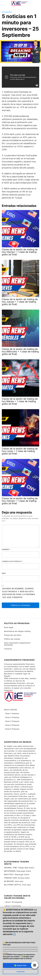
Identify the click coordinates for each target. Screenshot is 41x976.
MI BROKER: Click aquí (13, 881)
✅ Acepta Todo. (20, 965)
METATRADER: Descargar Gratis (17, 871)
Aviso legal (8, 627)
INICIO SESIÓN (10, 710)
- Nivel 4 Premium (11, 725)
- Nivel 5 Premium (11, 729)
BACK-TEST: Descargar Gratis (16, 874)
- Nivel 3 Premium (11, 721)
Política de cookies (12, 639)
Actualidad (7, 12)
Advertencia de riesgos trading (17, 631)
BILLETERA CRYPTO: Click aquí (17, 885)
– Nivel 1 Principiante (13, 902)
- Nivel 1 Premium (11, 713)
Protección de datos (12, 635)
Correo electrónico (12, 561)
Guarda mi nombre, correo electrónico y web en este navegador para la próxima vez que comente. (18, 593)
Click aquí (7, 945)
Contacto (8, 649)
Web (4, 573)
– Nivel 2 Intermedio (12, 906)
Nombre (6, 549)
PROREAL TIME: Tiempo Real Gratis (19, 868)
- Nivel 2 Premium (11, 717)
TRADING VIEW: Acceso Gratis (17, 878)
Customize (20, 971)
